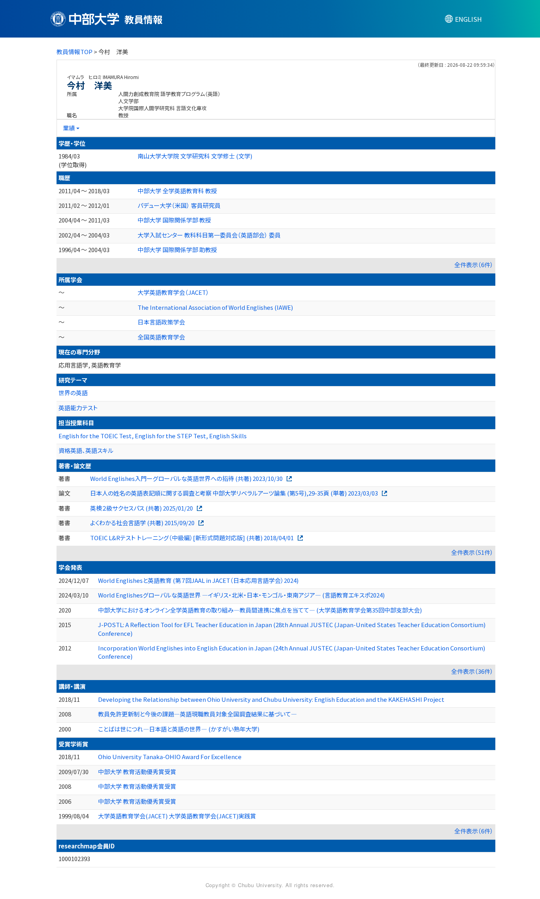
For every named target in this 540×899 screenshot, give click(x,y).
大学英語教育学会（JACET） (173, 292)
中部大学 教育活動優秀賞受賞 (137, 771)
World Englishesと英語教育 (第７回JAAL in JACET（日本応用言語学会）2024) (198, 580)
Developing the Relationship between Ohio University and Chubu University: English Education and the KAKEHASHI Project (271, 699)
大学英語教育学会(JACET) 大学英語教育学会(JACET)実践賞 (177, 816)
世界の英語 (73, 392)
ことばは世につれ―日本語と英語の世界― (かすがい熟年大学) (178, 729)
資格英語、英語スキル (86, 450)
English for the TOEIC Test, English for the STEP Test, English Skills (153, 436)
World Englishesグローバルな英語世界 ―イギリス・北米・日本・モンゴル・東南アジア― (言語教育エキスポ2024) (241, 595)
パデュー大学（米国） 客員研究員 (179, 205)
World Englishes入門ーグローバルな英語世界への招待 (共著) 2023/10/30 (186, 478)
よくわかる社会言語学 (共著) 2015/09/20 (142, 522)
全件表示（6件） (473, 264)
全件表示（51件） (472, 552)
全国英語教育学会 (161, 337)
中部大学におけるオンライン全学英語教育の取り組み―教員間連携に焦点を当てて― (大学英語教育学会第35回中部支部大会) (260, 610)
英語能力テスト (78, 407)
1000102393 (74, 858)
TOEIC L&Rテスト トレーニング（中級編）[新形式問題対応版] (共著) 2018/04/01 (192, 537)
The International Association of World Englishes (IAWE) (215, 307)
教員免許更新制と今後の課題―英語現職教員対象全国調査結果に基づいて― (197, 714)
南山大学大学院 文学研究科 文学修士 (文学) (195, 156)
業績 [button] (69, 128)
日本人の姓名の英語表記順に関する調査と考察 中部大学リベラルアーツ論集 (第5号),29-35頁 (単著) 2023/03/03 (234, 493)
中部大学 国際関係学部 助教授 (177, 249)
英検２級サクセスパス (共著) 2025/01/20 (141, 508)
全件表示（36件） (472, 671)
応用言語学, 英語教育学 (90, 365)
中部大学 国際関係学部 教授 (174, 220)
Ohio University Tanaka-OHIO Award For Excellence (170, 756)
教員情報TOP (75, 51)
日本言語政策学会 (161, 322)
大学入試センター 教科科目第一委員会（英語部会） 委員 (209, 235)
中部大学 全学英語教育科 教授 (177, 191)
